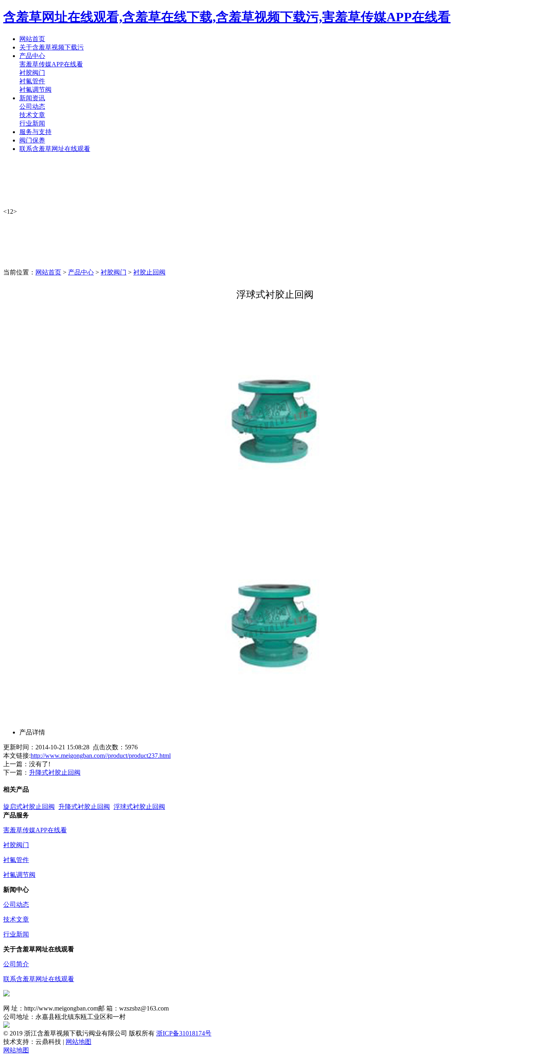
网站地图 (78, 1041)
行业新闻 (32, 123)
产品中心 (81, 272)
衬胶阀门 (32, 72)
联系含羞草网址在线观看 (38, 979)
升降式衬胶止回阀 (55, 772)
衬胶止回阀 (149, 272)
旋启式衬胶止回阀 (29, 806)
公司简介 (16, 964)
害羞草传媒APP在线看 (51, 64)
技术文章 (32, 114)
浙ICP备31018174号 (183, 1033)
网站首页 (48, 272)
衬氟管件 (32, 81)
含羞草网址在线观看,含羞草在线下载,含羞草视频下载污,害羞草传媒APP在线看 (227, 17)
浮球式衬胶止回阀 (139, 806)
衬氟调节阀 (35, 89)
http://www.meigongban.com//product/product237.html (101, 755)
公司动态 (32, 106)
